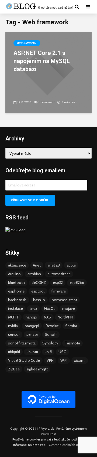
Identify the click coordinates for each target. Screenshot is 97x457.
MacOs (50, 308)
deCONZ (39, 282)
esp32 (58, 282)
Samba (71, 325)
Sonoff (51, 334)
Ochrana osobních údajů (66, 445)
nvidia (13, 325)
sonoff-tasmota (22, 343)
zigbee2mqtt (37, 369)
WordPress (48, 434)
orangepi (32, 325)
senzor (32, 334)
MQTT (13, 317)
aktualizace (17, 265)
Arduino (14, 273)
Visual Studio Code (24, 360)
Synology (50, 343)
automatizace (59, 273)
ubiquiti (14, 351)
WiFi (63, 360)
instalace (15, 308)
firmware (58, 291)
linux (33, 308)
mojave (68, 308)
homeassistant (64, 299)
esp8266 (77, 282)
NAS (47, 317)
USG (62, 351)
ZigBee (14, 369)
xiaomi (79, 360)
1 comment (47, 102)
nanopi (31, 317)
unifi (48, 351)
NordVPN (65, 317)
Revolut (52, 325)
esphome (16, 291)
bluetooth (16, 282)
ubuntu (32, 351)
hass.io (39, 299)
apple (71, 265)
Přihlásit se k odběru (30, 200)
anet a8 (53, 265)
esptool (37, 291)
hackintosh (17, 299)
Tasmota (72, 343)
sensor (14, 334)
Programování (26, 43)
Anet (37, 265)
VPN (50, 360)
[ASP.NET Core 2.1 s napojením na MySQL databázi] (48, 72)
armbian (34, 273)
